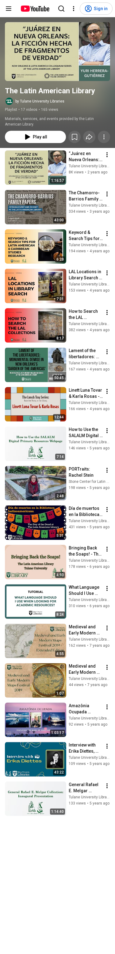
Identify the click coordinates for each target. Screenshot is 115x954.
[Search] (61, 8)
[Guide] (8, 8)
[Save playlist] (74, 137)
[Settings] (73, 8)
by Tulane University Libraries (39, 101)
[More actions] (104, 137)
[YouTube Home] (35, 8)
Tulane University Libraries (91, 166)
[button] (57, 51)
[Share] (89, 137)
